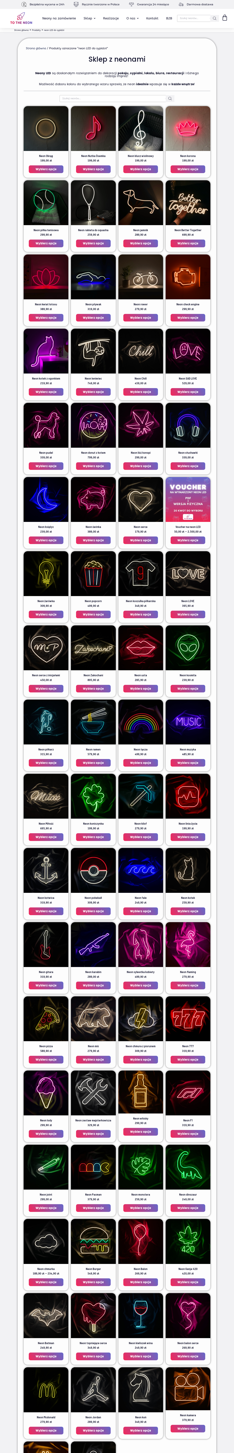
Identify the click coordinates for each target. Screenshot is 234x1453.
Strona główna (36, 48)
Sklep (88, 18)
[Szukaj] (214, 18)
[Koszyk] (225, 18)
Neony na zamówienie (59, 18)
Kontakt (152, 18)
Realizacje (111, 18)
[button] (89, 18)
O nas (130, 18)
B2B (169, 18)
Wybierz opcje (46, 169)
